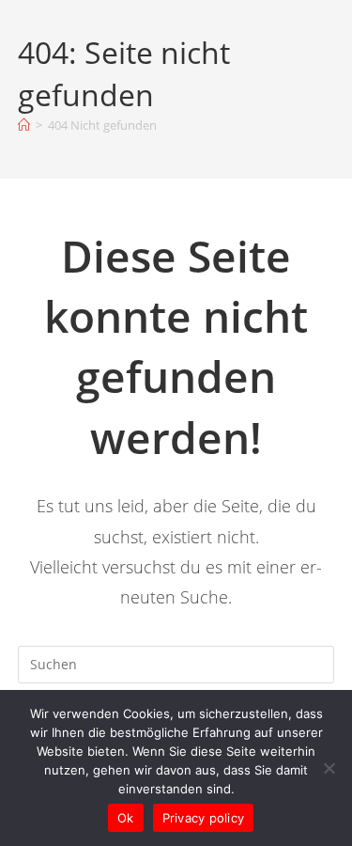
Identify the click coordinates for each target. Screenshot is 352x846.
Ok (125, 817)
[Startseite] (24, 125)
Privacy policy (203, 817)
